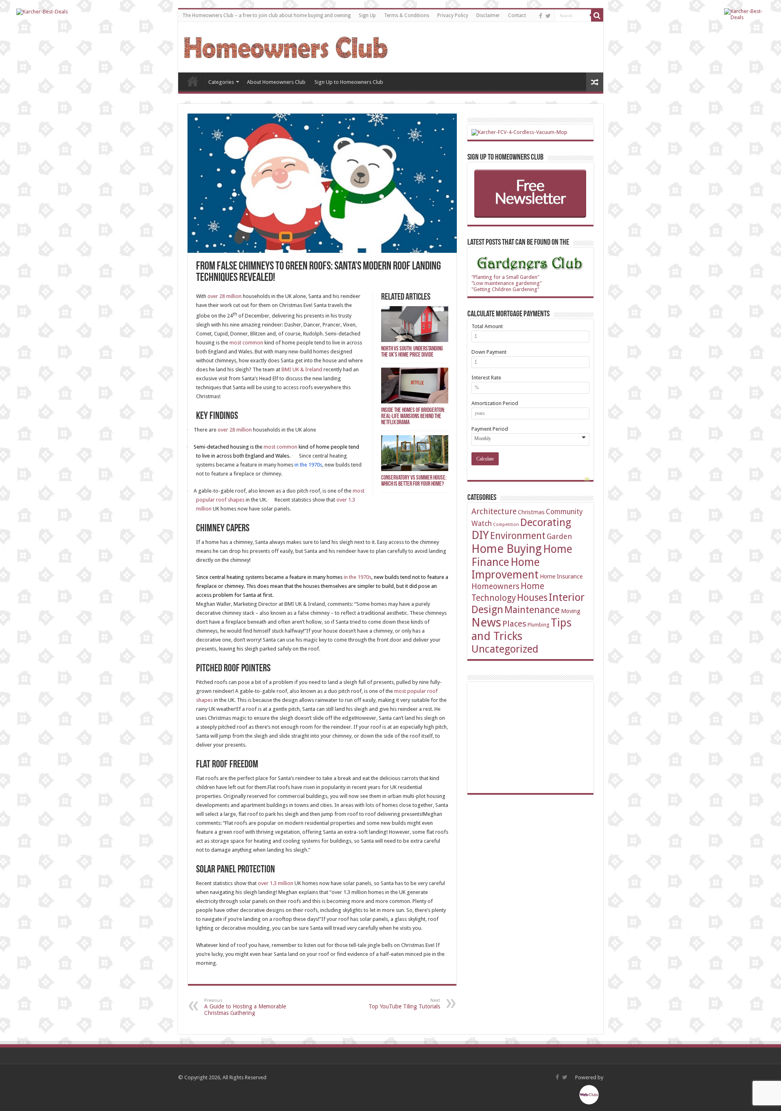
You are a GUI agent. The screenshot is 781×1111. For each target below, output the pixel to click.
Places (514, 624)
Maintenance (532, 610)
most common (246, 343)
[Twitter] (548, 16)
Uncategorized (505, 649)
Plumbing (539, 625)
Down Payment (488, 352)
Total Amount (487, 326)
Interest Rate (486, 378)
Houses (532, 597)
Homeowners (495, 586)
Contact (517, 15)
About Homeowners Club (276, 82)
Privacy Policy (452, 15)
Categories (221, 82)
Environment (517, 535)
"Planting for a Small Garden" (505, 277)
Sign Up (367, 15)
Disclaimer (488, 15)
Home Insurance (561, 576)
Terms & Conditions (406, 15)
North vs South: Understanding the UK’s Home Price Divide (412, 352)
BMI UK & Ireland (301, 369)
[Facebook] (540, 16)
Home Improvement (505, 568)
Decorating (545, 522)
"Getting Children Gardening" (505, 289)
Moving (570, 610)
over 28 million (224, 296)
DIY (480, 535)
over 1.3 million (275, 883)
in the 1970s (357, 577)
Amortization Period (494, 403)
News (486, 622)
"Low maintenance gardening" (506, 283)
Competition (506, 524)
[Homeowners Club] (286, 46)
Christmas (531, 511)
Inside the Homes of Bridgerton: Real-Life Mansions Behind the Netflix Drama (413, 417)
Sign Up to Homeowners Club (348, 82)
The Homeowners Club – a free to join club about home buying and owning (266, 15)
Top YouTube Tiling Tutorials (404, 1004)
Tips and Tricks (521, 629)
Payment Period (489, 429)
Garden (559, 536)
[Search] (597, 15)
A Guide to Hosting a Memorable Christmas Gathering (245, 1007)
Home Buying (506, 549)
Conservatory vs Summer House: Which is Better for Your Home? (414, 481)
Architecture (494, 511)
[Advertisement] (532, 737)
